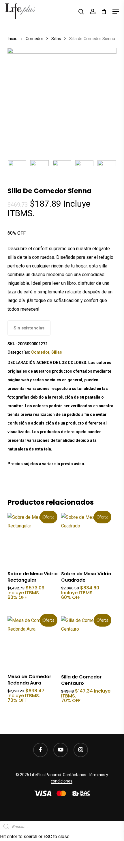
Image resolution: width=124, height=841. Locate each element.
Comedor (34, 38)
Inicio (12, 38)
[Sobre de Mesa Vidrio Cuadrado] (87, 539)
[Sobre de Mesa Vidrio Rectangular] (33, 539)
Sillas (56, 38)
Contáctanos (74, 774)
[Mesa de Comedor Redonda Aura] (33, 642)
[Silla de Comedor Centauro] (87, 642)
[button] (115, 11)
